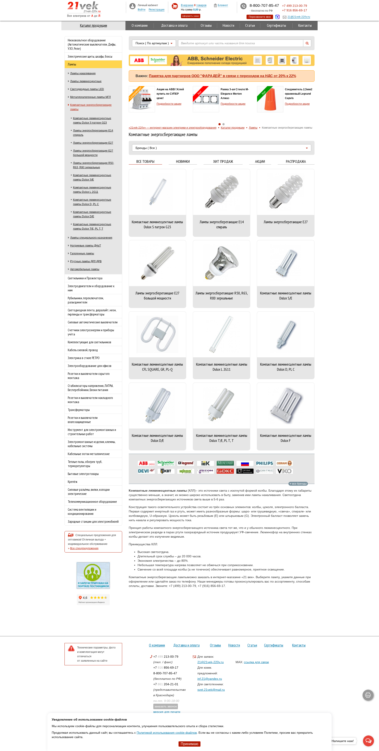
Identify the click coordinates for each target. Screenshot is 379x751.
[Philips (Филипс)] (265, 463)
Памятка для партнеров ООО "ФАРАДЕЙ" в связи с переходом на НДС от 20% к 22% (222, 76)
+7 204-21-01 (165, 684)
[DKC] (225, 471)
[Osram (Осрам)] (284, 463)
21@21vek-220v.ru (210, 662)
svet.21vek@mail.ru (211, 689)
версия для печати (166, 712)
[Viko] (284, 471)
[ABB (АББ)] (146, 463)
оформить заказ (190, 16)
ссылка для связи (256, 662)
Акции (260, 161)
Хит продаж (223, 161)
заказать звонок (165, 706)
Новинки (183, 161)
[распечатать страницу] (368, 695)
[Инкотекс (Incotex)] (225, 463)
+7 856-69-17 (165, 667)
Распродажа (296, 161)
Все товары (145, 161)
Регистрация (156, 9)
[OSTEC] (265, 471)
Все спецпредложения (84, 548)
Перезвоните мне (260, 16)
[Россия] (245, 463)
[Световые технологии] (245, 471)
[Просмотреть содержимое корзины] (175, 6)
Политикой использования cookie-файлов (167, 732)
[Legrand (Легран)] (186, 463)
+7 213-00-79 (165, 656)
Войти (141, 9)
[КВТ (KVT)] (166, 471)
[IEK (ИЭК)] (205, 463)
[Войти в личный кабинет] (132, 5)
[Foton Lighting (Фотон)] (205, 471)
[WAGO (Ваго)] (186, 471)
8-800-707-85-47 (165, 673)
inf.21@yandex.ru (209, 678)
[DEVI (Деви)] (146, 471)
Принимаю (189, 744)
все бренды (299, 483)
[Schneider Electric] (166, 463)
